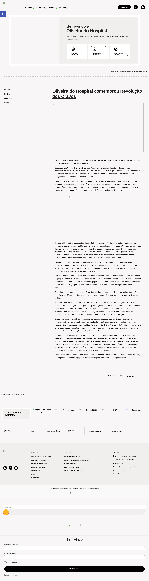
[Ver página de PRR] (114, 412)
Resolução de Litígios (38, 460)
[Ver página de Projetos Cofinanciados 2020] (91, 412)
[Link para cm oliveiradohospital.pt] (9, 7)
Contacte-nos (35, 470)
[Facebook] (5, 468)
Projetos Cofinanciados (72, 456)
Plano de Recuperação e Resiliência (76, 460)
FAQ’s (33, 474)
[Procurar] (6, 512)
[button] (3, 14)
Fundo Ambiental (70, 463)
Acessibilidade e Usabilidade (41, 456)
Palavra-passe (10, 553)
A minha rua (35, 477)
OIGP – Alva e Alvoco (71, 467)
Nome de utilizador (11, 544)
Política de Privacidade (39, 463)
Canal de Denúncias (38, 467)
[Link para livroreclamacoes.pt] (74, 494)
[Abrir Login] (143, 7)
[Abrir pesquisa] (136, 7)
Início (112, 71)
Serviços (7, 103)
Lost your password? (12, 575)
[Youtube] (16, 468)
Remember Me (12, 562)
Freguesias (8, 98)
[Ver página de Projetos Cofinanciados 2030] (67, 412)
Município (7, 89)
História (7, 94)
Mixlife (97, 488)
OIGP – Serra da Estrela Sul (73, 470)
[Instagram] (11, 468)
